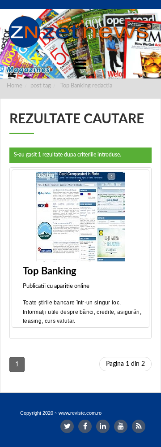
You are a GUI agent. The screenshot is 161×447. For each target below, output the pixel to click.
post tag (40, 86)
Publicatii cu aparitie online (56, 286)
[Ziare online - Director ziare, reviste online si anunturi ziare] (80, 32)
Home (14, 86)
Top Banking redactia (86, 86)
